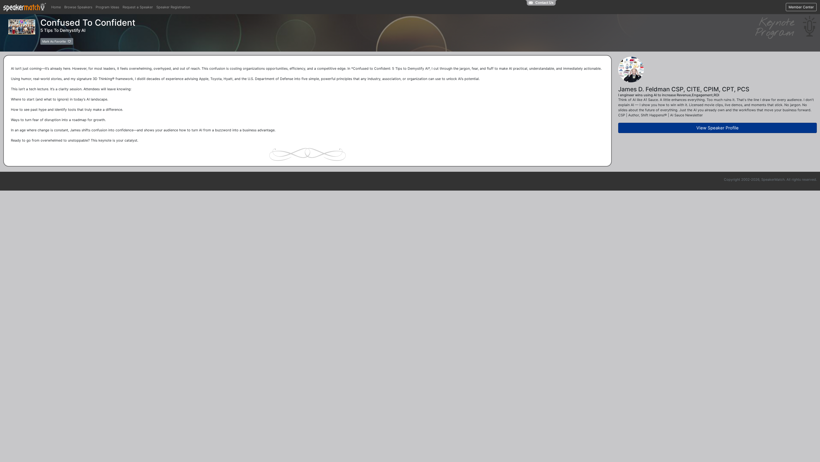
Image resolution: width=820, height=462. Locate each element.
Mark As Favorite (54, 41)
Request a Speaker (138, 7)
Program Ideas (107, 7)
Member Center (801, 7)
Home (56, 7)
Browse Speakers (78, 7)
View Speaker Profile (717, 127)
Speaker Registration (173, 7)
